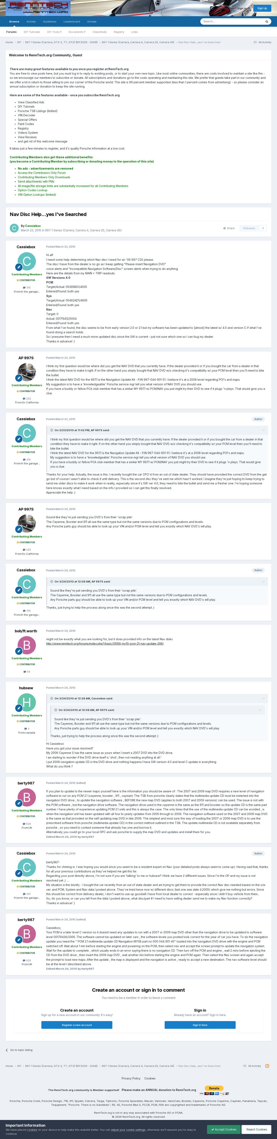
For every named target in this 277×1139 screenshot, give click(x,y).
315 (28, 287)
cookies (32, 1129)
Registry (119, 31)
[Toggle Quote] (52, 430)
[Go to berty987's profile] (27, 797)
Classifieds (100, 31)
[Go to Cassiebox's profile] (14, 228)
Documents (76, 31)
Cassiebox (26, 247)
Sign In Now (200, 1025)
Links (134, 31)
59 (28, 671)
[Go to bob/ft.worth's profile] (27, 645)
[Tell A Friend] (212, 8)
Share (230, 228)
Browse (14, 21)
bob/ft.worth (26, 631)
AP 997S (26, 358)
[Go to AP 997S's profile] (27, 372)
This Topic (250, 21)
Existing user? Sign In (232, 8)
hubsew (26, 688)
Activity (31, 21)
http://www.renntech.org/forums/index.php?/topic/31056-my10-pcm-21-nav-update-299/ (105, 643)
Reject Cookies (256, 1129)
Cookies (150, 1078)
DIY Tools (53, 31)
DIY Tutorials (32, 31)
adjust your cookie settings (128, 1129)
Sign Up (262, 8)
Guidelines (49, 21)
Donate (92, 21)
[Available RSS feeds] (267, 1066)
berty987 (26, 783)
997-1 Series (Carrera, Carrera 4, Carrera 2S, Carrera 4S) (83, 230)
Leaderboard (72, 21)
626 (28, 823)
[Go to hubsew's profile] (27, 702)
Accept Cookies (225, 1129)
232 (28, 398)
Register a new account (77, 1025)
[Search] (266, 21)
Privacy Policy (131, 1078)
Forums (11, 31)
